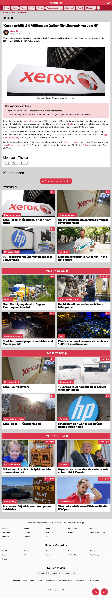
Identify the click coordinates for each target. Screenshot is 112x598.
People (92, 528)
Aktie (76, 142)
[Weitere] (98, 8)
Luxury (71, 551)
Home (5, 13)
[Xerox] (56, 18)
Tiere (26, 555)
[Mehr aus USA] (56, 436)
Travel (48, 555)
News (13, 13)
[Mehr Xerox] (56, 353)
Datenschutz (50, 580)
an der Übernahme (31, 121)
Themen (27, 536)
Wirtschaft (22, 13)
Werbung (16, 580)
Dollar (71, 124)
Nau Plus (49, 532)
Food (4, 555)
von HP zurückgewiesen (14, 145)
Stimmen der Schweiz (98, 532)
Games (71, 532)
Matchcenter (73, 528)
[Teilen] (95, 591)
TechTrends (94, 555)
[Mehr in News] (56, 271)
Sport (48, 528)
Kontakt (39, 580)
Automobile (72, 555)
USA (11, 33)
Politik (26, 528)
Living (26, 551)
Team (25, 580)
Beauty (5, 559)
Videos (27, 532)
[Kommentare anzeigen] (104, 591)
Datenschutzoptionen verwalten (87, 580)
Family (92, 551)
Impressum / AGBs (65, 580)
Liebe (48, 551)
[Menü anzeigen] (108, 2)
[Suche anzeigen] (104, 2)
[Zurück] (3, 2)
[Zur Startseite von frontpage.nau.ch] (56, 3)
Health (4, 551)
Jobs (32, 580)
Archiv (48, 536)
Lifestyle (5, 536)
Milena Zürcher (16, 31)
